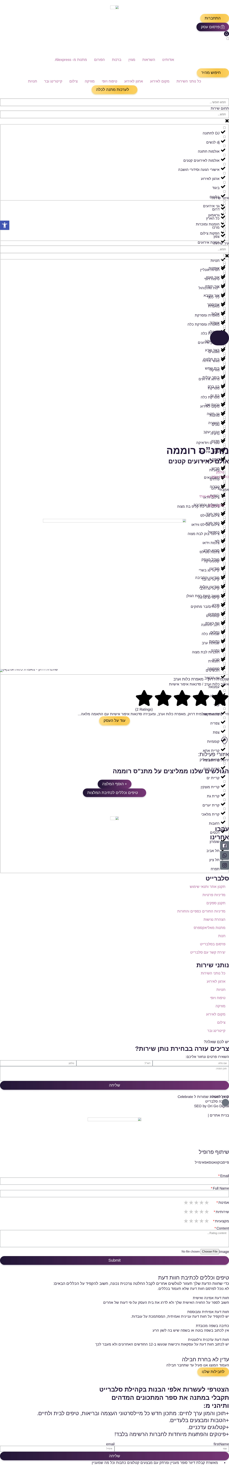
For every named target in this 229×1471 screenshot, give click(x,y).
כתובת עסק (220, 477)
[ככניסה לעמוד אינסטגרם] (224, 865)
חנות (221, 936)
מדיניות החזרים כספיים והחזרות (201, 911)
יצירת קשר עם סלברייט (207, 952)
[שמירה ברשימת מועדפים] (227, 485)
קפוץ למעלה (219, 1097)
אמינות (223, 1202)
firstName (221, 1444)
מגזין (131, 60)
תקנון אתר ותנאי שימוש (207, 887)
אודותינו (168, 60)
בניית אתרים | (218, 1115)
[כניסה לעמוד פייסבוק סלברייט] (224, 845)
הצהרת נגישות (214, 919)
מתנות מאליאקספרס (209, 928)
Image (224, 1251)
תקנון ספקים (215, 903)
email (110, 1444)
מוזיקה (90, 81)
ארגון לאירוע (133, 81)
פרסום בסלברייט (212, 944)
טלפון (220, 472)
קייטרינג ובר (53, 81)
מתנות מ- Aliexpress (71, 60)
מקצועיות (222, 1221)
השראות (148, 60)
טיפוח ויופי (109, 81)
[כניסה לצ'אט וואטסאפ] (224, 855)
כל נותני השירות (189, 81)
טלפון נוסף (216, 505)
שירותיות (222, 1212)
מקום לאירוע (159, 81)
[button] (214, 18)
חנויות (32, 81)
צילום (73, 81)
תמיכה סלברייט (217, 1101)
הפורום (99, 60)
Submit (114, 1260)
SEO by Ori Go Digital (211, 1106)
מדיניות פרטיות (214, 895)
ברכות (116, 60)
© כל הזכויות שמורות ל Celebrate (203, 1097)
